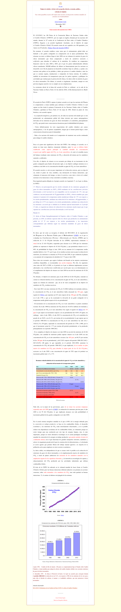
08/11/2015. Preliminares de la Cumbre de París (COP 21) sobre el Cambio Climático (55, 588)
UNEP (76, 235)
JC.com (60, 6)
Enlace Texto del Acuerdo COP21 (58, 48)
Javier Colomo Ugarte (60, 22)
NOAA (42, 295)
